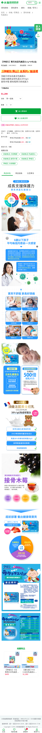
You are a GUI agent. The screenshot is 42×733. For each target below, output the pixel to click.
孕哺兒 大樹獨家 (9, 163)
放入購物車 (22, 111)
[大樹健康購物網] (9, 2)
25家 (29, 138)
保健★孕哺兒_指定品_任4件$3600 (15, 125)
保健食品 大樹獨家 (10, 154)
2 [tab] (23, 58)
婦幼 (23, 8)
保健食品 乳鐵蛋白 (28, 154)
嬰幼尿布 (14, 8)
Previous (2, 664)
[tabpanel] (21, 38)
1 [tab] (19, 58)
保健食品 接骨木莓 (10, 159)
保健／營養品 (33, 8)
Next (40, 664)
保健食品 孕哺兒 (27, 159)
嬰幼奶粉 (4, 8)
